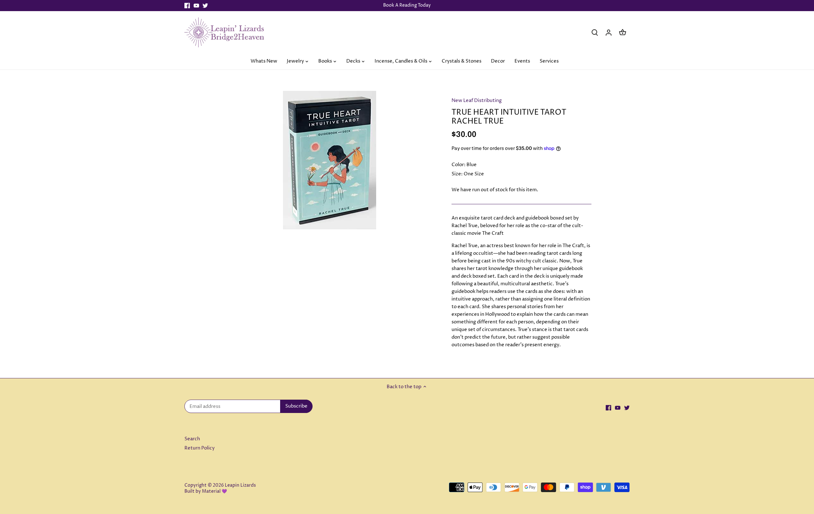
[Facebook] (187, 5)
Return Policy (199, 448)
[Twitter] (205, 5)
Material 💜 (214, 491)
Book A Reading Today (407, 5)
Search (192, 439)
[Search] (595, 32)
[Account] (609, 32)
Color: (459, 164)
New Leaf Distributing (477, 100)
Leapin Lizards (240, 485)
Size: (457, 174)
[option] (329, 160)
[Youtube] (196, 5)
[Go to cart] (622, 32)
